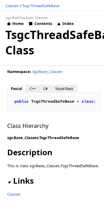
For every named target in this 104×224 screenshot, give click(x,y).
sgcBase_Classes (47, 71)
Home (18, 23)
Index (68, 23)
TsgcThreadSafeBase (40, 5)
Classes (12, 5)
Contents (43, 23)
